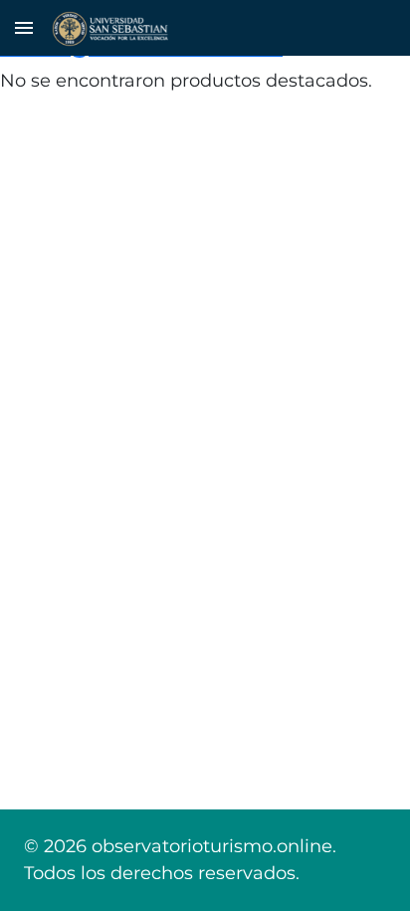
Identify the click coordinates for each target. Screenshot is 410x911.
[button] (24, 28)
